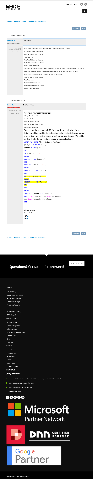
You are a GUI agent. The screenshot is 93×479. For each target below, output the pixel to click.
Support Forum (12, 353)
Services (9, 288)
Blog (8, 339)
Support (9, 346)
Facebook (7, 397)
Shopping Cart (12, 322)
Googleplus (19, 397)
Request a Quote (15, 391)
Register (69, 4)
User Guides (11, 350)
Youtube (22, 397)
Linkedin (15, 397)
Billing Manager (12, 329)
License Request (12, 366)
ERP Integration (12, 315)
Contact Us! (77, 263)
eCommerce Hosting (14, 298)
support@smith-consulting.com (23, 383)
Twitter (11, 397)
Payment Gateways (13, 302)
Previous (76, 28)
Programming (11, 292)
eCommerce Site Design (15, 295)
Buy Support (11, 356)
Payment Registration (14, 326)
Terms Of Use (10, 477)
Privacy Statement (23, 477)
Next (83, 28)
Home (10, 21)
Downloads (11, 363)
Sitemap (10, 342)
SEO (8, 308)
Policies (9, 360)
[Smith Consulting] (13, 7)
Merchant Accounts (13, 305)
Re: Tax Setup (28, 105)
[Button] (84, 11)
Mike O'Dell (11, 40)
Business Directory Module (16, 332)
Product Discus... (21, 21)
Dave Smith (11, 105)
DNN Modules (11, 318)
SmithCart (33, 21)
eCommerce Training (14, 312)
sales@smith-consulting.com (23, 387)
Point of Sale (11, 336)
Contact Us (10, 370)
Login (76, 4)
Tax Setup (42, 21)
